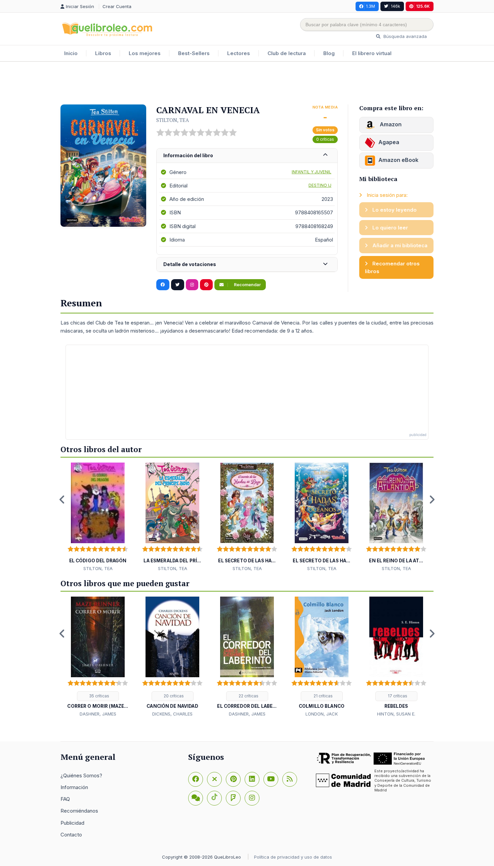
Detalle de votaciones (189, 264)
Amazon (390, 124)
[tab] (247, 155)
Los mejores (145, 53)
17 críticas (397, 695)
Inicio (71, 53)
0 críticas (325, 139)
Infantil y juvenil (311, 171)
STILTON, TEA (172, 120)
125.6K (423, 6)
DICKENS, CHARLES (172, 714)
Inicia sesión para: (386, 195)
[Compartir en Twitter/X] (177, 285)
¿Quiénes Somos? (81, 775)
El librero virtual (372, 53)
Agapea (388, 142)
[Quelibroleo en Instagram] (192, 285)
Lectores (238, 53)
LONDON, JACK (321, 714)
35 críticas (98, 695)
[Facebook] (195, 779)
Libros (103, 53)
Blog (329, 53)
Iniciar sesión (80, 6)
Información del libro (188, 155)
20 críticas (173, 695)
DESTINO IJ (319, 185)
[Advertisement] (247, 84)
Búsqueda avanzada (404, 36)
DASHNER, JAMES (98, 714)
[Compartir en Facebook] (162, 285)
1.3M (370, 6)
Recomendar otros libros (392, 267)
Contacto (71, 834)
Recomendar (247, 284)
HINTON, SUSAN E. (396, 714)
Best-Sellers (194, 53)
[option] (97, 517)
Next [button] (431, 499)
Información (74, 787)
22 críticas (248, 695)
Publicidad (72, 823)
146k (395, 6)
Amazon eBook (398, 160)
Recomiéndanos (79, 811)
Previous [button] (62, 499)
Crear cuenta (116, 6)
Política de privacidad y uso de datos (293, 857)
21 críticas (323, 695)
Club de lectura (286, 53)
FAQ (65, 799)
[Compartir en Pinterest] (206, 285)
